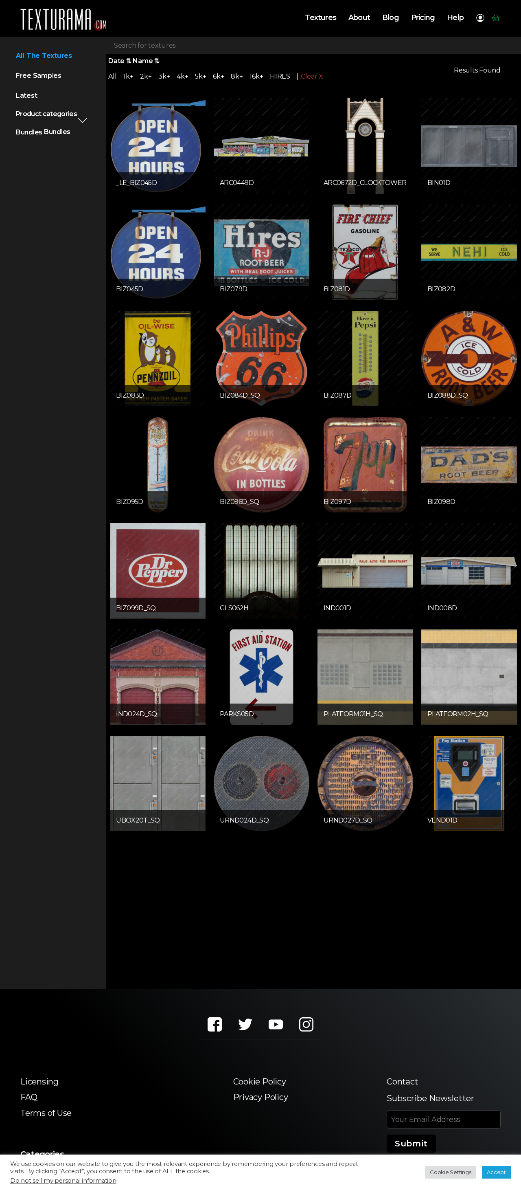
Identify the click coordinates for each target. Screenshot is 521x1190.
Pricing (423, 17)
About (359, 17)
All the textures (44, 55)
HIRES (280, 76)
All (112, 76)
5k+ (200, 76)
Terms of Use (46, 1113)
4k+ (182, 76)
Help (455, 17)
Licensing (39, 1082)
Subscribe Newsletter (430, 1098)
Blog (390, 17)
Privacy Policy (260, 1097)
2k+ (145, 76)
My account (480, 18)
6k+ (218, 76)
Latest (26, 95)
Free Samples (38, 75)
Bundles (29, 132)
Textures (320, 17)
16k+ (256, 76)
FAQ (28, 1097)
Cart (495, 18)
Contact (402, 1082)
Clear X (312, 76)
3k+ (164, 76)
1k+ (128, 76)
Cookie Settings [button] (450, 1172)
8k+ (237, 76)
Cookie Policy (259, 1082)
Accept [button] (496, 1172)
